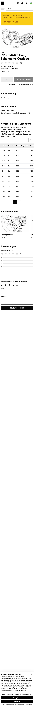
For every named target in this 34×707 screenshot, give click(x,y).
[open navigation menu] (3, 9)
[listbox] (17, 202)
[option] (19, 202)
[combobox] (19, 9)
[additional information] (29, 113)
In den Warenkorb (24, 80)
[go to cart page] (31, 3)
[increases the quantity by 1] (10, 80)
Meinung (4, 296)
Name (3, 288)
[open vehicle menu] (22, 3)
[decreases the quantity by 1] (4, 80)
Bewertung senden (17, 308)
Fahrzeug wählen (11, 22)
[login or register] (27, 3)
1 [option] (14, 202)
